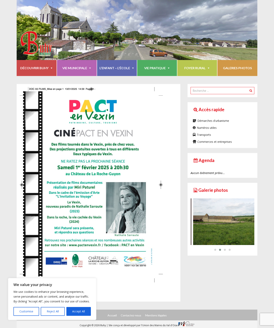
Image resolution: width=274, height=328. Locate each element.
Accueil (112, 315)
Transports (204, 135)
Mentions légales (156, 315)
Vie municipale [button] (74, 68)
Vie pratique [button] (155, 68)
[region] (52, 299)
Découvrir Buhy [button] (34, 68)
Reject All (53, 311)
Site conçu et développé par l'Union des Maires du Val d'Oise (143, 325)
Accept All (78, 311)
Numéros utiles (207, 128)
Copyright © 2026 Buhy (93, 325)
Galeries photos (237, 68)
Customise (26, 311)
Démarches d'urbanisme (213, 121)
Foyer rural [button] (195, 68)
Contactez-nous (131, 315)
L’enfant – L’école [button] (114, 68)
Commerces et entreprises (214, 142)
